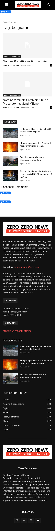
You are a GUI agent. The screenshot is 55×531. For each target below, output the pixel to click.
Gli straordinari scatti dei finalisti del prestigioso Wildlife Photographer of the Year (36, 174)
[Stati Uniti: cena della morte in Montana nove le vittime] (10, 161)
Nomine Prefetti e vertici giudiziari (25, 61)
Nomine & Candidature (12, 57)
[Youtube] (38, 520)
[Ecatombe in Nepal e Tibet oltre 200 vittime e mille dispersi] (10, 133)
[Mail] (24, 520)
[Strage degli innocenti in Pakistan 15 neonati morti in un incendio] (10, 147)
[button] (48, 4)
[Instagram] (17, 520)
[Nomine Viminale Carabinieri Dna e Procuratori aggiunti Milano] (27, 84)
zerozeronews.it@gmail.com (26, 267)
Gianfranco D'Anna (11, 65)
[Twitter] (31, 520)
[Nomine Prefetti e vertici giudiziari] (27, 45)
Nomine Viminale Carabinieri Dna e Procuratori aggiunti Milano (25, 101)
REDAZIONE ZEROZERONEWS (17, 331)
